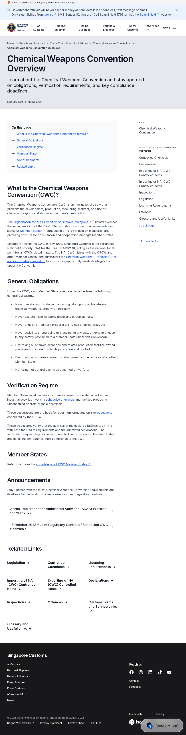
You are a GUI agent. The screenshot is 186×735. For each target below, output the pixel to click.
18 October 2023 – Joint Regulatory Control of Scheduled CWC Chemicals (59, 527)
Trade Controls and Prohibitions (69, 43)
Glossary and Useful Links (157, 218)
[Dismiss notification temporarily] (176, 10)
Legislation (146, 199)
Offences (145, 212)
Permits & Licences (18, 676)
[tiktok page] (160, 672)
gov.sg (49, 14)
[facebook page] (131, 672)
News (166, 27)
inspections (104, 412)
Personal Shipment (18, 670)
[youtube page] (169, 672)
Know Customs (16, 688)
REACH (94, 722)
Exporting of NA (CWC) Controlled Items (155, 173)
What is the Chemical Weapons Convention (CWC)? (52, 134)
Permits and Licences (32, 43)
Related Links (26, 166)
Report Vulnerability (19, 722)
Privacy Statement (51, 722)
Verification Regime (30, 147)
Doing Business (16, 682)
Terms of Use (76, 722)
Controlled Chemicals (153, 157)
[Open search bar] (174, 27)
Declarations (147, 164)
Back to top (151, 241)
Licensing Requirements (155, 205)
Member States (27, 153)
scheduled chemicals (60, 399)
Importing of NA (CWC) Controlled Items (155, 184)
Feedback (135, 686)
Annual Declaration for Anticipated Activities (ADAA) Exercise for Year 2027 (58, 511)
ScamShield (148, 14)
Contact (134, 680)
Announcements (28, 160)
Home (10, 43)
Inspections (147, 192)
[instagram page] (141, 672)
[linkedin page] (150, 672)
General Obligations (30, 140)
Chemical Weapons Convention (112, 43)
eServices (153, 25)
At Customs (14, 664)
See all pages (147, 225)
